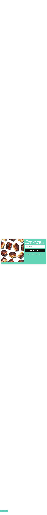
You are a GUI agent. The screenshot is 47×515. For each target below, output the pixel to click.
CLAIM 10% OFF (34, 250)
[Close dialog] (2, 241)
